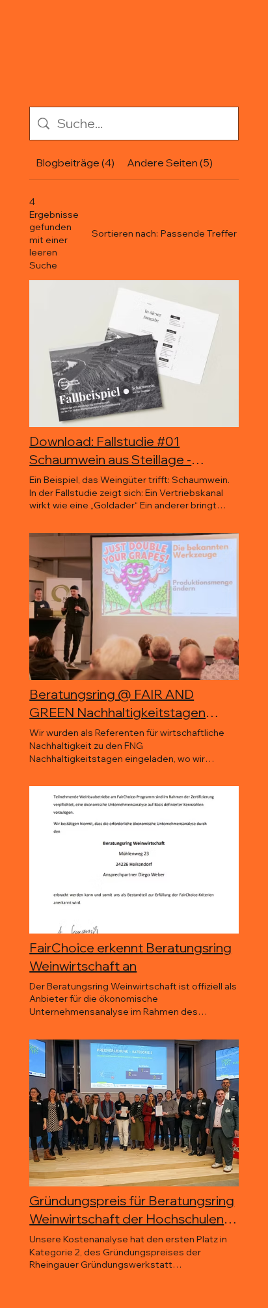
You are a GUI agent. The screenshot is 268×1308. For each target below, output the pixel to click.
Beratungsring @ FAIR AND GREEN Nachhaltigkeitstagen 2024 (117, 704)
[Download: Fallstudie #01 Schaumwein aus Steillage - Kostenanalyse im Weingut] (134, 354)
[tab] (74, 162)
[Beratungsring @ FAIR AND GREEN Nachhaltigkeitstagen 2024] (134, 607)
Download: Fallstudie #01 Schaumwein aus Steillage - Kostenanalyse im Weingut (110, 451)
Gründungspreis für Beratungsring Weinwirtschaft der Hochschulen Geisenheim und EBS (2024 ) (131, 1210)
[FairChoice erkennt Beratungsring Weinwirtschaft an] (134, 860)
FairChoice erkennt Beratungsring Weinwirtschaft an (130, 956)
